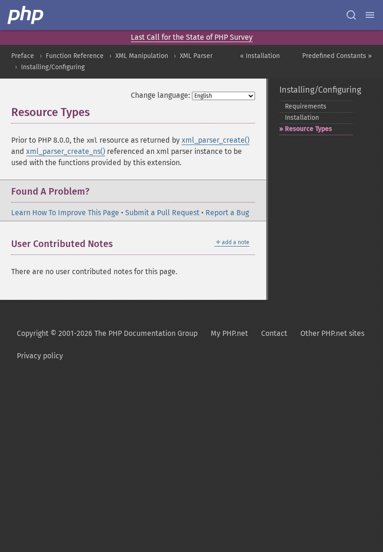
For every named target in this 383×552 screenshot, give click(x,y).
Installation (302, 118)
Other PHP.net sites (332, 333)
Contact (274, 333)
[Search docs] (351, 15)
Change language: (160, 95)
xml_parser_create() (215, 140)
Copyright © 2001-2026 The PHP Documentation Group (107, 333)
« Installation (260, 56)
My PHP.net (229, 333)
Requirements (305, 106)
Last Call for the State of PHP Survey (192, 37)
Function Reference (75, 56)
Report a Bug (227, 212)
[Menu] (370, 15)
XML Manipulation (141, 56)
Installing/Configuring (53, 67)
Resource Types (308, 129)
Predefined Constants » (337, 56)
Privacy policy (40, 355)
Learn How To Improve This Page (65, 212)
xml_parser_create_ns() (65, 151)
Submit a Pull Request (162, 212)
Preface (22, 56)
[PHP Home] (26, 15)
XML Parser (196, 56)
